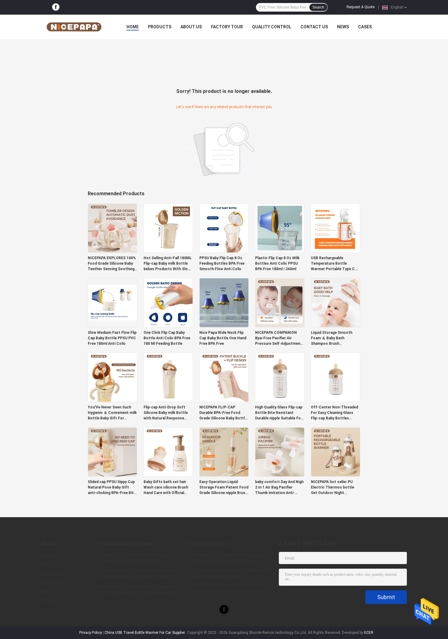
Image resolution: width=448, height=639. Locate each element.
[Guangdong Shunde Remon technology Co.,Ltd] (74, 27)
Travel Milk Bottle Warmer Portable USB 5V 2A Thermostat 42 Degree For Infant (138, 589)
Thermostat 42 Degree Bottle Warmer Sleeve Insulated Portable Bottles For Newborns (137, 574)
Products (159, 26)
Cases (365, 26)
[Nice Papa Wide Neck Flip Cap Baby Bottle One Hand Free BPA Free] (224, 302)
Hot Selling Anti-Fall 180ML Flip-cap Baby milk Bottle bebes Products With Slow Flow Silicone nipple (168, 264)
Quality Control (271, 26)
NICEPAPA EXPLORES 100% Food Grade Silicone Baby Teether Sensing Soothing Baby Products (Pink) (112, 264)
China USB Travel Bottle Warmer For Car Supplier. (146, 632)
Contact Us (314, 26)
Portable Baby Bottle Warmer (126, 543)
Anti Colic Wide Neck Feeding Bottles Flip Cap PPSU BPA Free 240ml (230, 573)
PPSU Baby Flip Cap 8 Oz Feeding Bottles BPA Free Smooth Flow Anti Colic (221, 263)
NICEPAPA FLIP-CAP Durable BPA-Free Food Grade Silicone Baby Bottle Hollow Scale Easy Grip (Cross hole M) (223, 413)
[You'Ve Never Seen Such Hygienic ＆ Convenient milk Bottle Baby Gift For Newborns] (112, 377)
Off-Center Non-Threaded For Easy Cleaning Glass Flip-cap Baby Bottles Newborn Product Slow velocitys (334, 413)
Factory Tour (227, 26)
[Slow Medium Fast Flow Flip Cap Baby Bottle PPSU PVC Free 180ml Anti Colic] (112, 302)
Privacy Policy (90, 632)
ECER (368, 632)
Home (132, 26)
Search (318, 7)
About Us (191, 26)
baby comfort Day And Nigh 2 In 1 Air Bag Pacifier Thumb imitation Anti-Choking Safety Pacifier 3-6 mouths (279, 488)
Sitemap (49, 600)
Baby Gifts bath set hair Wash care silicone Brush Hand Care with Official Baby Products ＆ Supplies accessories (167, 488)
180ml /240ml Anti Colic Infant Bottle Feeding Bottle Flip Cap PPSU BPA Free (228, 588)
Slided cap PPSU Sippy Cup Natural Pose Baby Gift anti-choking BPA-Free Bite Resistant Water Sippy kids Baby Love (112, 488)
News (343, 26)
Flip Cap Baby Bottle (208, 543)
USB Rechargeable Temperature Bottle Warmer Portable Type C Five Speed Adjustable (333, 264)
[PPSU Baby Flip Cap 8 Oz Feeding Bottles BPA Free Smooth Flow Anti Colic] (224, 228)
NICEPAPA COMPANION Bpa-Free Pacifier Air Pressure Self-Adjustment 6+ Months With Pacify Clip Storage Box (279, 338)
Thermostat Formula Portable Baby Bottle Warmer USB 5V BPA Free (134, 558)
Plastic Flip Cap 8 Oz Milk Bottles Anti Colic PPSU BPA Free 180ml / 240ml (277, 263)
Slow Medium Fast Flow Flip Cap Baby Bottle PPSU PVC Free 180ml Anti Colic (112, 338)
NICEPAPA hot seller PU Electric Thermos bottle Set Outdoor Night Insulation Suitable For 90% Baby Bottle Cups (335, 488)
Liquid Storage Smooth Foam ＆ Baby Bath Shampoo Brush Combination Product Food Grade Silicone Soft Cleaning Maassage (335, 338)
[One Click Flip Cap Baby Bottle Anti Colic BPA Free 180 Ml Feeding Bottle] (168, 302)
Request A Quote (361, 7)
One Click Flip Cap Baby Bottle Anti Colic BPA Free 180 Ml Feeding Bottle (167, 338)
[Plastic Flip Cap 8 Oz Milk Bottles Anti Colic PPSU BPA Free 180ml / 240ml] (279, 228)
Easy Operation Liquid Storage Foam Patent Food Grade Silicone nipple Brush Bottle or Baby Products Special (223, 488)
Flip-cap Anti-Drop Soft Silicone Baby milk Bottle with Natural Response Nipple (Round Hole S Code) (168, 413)
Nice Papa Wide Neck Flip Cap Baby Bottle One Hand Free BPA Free (222, 338)
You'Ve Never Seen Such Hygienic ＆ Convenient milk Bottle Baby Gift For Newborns (112, 413)
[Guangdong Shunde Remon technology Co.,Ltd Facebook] (55, 7)
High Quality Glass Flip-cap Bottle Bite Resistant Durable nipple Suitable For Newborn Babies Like (278, 413)
